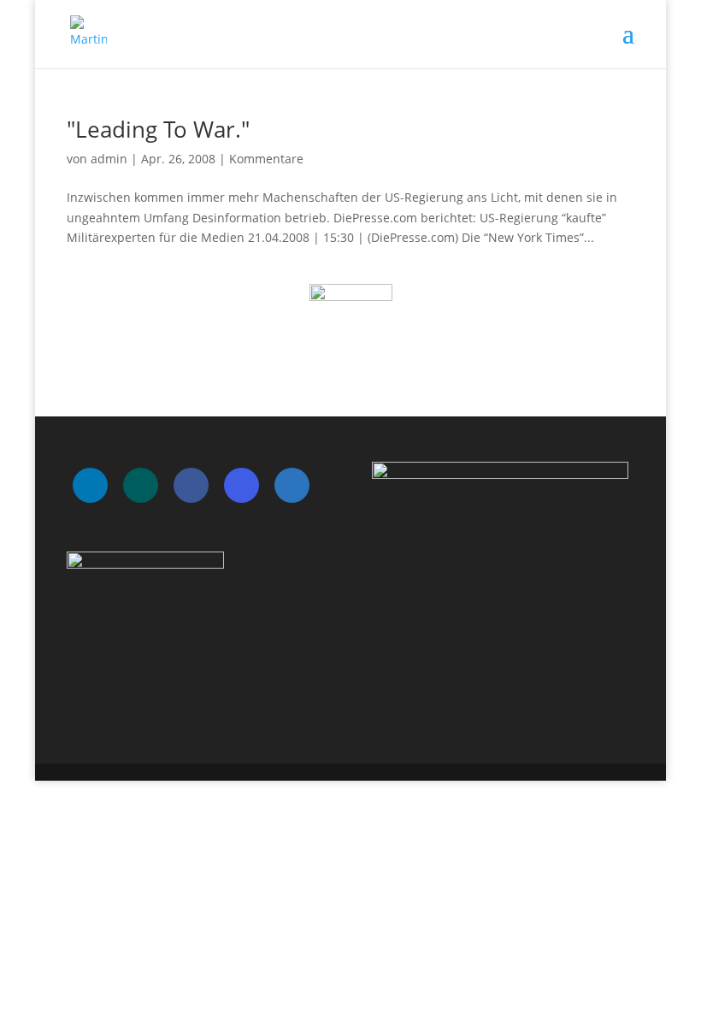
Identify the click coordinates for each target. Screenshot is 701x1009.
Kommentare (266, 158)
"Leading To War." (158, 129)
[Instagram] (241, 485)
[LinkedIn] (90, 485)
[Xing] (140, 485)
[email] (291, 485)
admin (109, 158)
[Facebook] (191, 485)
